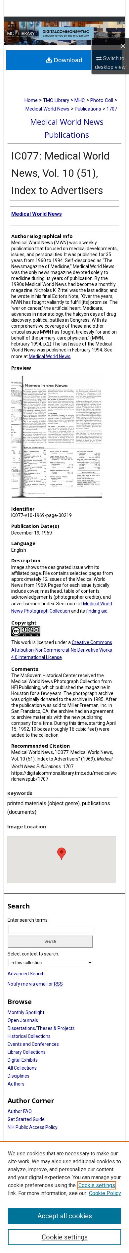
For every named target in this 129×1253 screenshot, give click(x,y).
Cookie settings (96, 1185)
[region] (64, 1197)
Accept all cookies (64, 1216)
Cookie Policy (105, 1193)
